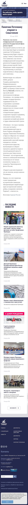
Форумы (16, 439)
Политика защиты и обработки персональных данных (12, 485)
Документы (17, 428)
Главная (3, 19)
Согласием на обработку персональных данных (9, 497)
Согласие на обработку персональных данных (12, 482)
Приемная (18, 19)
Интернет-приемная (19, 442)
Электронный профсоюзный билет (9, 488)
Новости (4, 21)
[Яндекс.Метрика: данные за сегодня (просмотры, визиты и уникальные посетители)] (5, 470)
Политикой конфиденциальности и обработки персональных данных (12, 498)
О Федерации (10, 19)
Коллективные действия (18, 432)
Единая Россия (15, 195)
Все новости (13, 408)
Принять (7, 501)
